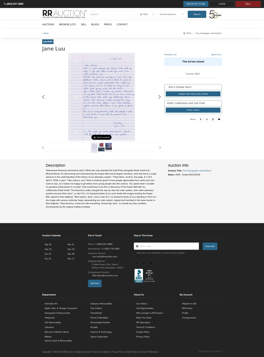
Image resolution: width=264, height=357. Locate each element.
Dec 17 (71, 258)
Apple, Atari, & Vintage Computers (61, 308)
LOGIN (222, 4)
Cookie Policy (142, 332)
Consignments (189, 317)
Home (188, 33)
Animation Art (51, 303)
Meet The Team (144, 317)
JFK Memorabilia (53, 322)
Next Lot (215, 54)
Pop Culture (96, 308)
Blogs (95, 24)
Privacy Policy (143, 336)
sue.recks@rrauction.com (104, 256)
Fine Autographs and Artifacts (209, 33)
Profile (185, 313)
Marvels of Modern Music (57, 332)
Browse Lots (67, 24)
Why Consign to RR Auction (149, 313)
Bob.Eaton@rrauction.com (105, 275)
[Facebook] (201, 119)
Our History (141, 303)
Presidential (96, 313)
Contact (122, 24)
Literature (49, 327)
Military (48, 336)
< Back (45, 33)
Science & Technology (101, 332)
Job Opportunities (144, 308)
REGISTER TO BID (196, 4)
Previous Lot (170, 54)
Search (197, 14)
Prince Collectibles (99, 317)
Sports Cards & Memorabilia (58, 340)
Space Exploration (99, 336)
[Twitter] (207, 119)
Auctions (48, 24)
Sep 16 (48, 244)
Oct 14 (48, 254)
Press (108, 24)
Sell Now (95, 283)
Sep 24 (48, 249)
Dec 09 (71, 254)
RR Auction (68, 352)
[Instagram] (213, 119)
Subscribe (210, 246)
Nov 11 (71, 244)
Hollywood (50, 317)
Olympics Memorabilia (101, 303)
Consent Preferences (149, 352)
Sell (83, 24)
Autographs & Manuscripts (57, 313)
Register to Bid (189, 303)
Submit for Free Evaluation (193, 94)
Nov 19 (71, 249)
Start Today (193, 110)
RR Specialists (143, 322)
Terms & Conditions (145, 327)
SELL (248, 4)
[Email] (219, 119)
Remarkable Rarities (100, 322)
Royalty (94, 327)
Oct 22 (48, 258)
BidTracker (187, 308)
